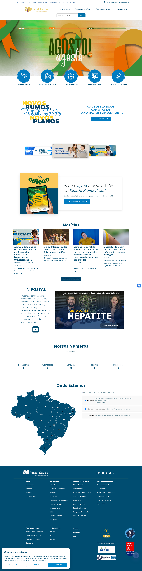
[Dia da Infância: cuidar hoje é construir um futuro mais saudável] (56, 237)
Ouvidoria (29, 542)
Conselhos (53, 495)
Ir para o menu (32, 2)
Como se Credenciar (104, 499)
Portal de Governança (57, 488)
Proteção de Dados (56, 503)
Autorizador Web (103, 484)
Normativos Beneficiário (82, 492)
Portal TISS (101, 503)
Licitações (53, 519)
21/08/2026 (77, 263)
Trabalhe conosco (56, 515)
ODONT (52, 534)
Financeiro (77, 499)
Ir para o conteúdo (20, 2)
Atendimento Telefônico (34, 530)
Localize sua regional (33, 534)
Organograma (55, 507)
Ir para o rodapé (42, 2)
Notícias (29, 488)
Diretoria (53, 492)
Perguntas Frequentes (81, 511)
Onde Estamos (31, 495)
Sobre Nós (53, 484)
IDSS (51, 511)
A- (63, 2)
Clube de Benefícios (80, 515)
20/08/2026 (107, 258)
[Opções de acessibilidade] (136, 555)
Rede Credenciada (79, 507)
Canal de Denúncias (33, 538)
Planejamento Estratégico (59, 499)
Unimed (52, 530)
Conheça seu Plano (80, 503)
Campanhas (30, 484)
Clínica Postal (78, 488)
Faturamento (101, 488)
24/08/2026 (17, 265)
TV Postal (29, 492)
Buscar (82, 15)
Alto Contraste (71, 2)
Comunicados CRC (103, 495)
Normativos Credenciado (106, 492)
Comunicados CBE (79, 495)
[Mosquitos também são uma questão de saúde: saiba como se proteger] (116, 237)
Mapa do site (53, 2)
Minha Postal (78, 484)
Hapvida (52, 538)
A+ (60, 2)
